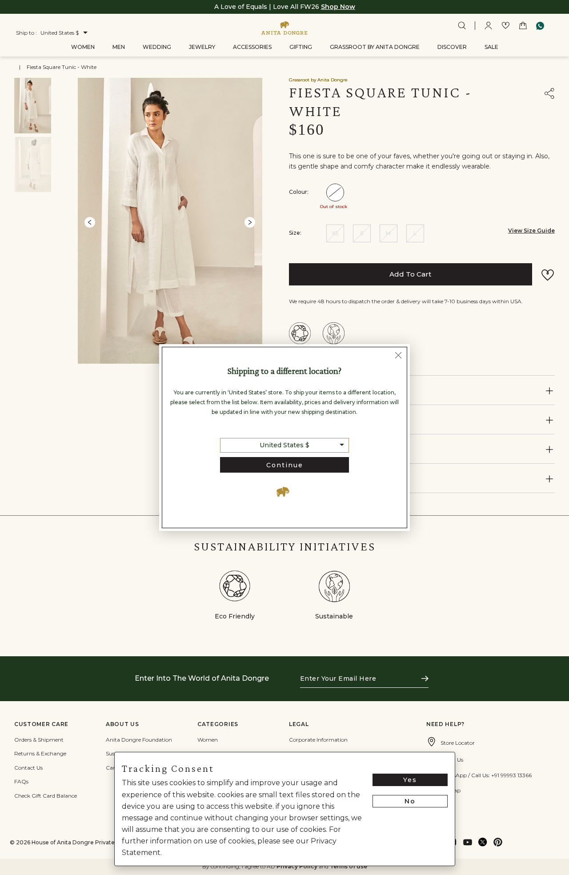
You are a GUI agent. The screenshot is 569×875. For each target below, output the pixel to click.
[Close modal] (398, 356)
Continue (284, 465)
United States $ (284, 445)
